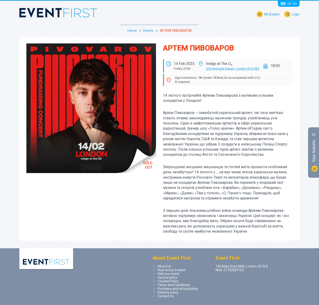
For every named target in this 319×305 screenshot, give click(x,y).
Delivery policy (168, 292)
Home (132, 31)
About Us (164, 266)
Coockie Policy (168, 281)
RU (295, 3)
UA (289, 3)
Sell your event (168, 274)
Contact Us (166, 296)
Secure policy (167, 277)
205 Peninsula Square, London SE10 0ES (232, 68)
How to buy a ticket (171, 270)
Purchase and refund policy (178, 289)
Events (148, 31)
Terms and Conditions (174, 285)
